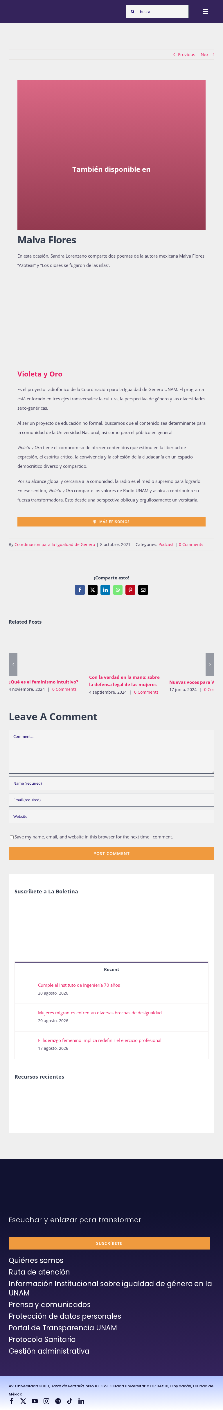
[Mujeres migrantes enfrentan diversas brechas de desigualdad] (26, 1014)
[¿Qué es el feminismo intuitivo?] (44, 654)
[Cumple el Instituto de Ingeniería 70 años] (26, 987)
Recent (111, 969)
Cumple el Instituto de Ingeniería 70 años (79, 985)
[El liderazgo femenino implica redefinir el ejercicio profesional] (26, 1042)
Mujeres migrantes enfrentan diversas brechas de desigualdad (100, 1012)
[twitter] (23, 1401)
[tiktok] (70, 1401)
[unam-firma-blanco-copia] (25, 1182)
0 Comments (191, 544)
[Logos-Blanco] (25, 8)
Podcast (166, 544)
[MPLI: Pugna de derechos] (67, 1094)
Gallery (53, 654)
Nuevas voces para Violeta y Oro (196, 654)
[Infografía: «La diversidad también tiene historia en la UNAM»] (131, 1098)
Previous (186, 54)
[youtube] (35, 1401)
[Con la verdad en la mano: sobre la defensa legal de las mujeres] (125, 652)
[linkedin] (81, 1401)
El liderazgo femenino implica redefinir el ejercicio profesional (99, 1040)
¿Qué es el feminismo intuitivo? (36, 654)
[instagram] (46, 1401)
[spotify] (58, 1401)
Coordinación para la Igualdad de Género (55, 544)
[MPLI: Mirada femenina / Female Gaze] (88, 1094)
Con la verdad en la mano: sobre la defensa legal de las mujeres (116, 651)
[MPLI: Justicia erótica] (25, 1094)
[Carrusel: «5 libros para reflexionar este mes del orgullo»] (109, 1101)
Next (205, 54)
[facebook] (12, 1401)
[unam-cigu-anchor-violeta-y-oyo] (111, 202)
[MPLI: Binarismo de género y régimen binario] (46, 1094)
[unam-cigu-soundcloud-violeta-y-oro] (111, 182)
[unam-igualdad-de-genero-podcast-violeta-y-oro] (46, 284)
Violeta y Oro (39, 374)
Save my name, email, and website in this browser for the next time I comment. (94, 837)
